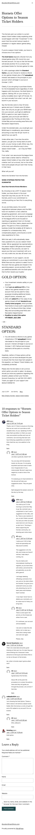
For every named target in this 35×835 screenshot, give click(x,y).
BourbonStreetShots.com (11, 3)
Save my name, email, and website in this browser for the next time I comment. (18, 803)
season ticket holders (22, 395)
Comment (6, 756)
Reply (8, 448)
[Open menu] (32, 3)
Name (4, 777)
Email (3, 785)
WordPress (19, 828)
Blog (21, 391)
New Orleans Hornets (8, 395)
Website (4, 793)
